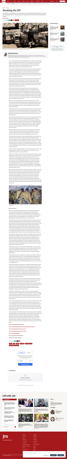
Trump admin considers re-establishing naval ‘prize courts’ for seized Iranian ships (9, 412)
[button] (6, 20)
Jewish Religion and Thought (14, 345)
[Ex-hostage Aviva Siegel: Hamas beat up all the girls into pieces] (62, 28)
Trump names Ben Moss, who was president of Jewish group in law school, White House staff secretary (25, 410)
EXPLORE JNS (9, 395)
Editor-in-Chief (47, 3)
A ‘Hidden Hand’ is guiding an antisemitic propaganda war (56, 403)
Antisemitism (38, 1)
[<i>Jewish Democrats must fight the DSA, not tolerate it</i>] (62, 39)
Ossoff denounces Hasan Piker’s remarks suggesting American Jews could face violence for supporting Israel (9, 403)
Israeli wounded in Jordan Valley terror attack (54, 34)
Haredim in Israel (40, 3)
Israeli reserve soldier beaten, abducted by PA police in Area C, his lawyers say (25, 425)
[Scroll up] (13, 427)
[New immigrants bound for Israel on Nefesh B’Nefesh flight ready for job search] (41, 403)
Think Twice (52, 401)
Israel (8, 1)
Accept (53, 455)
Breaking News (7, 399)
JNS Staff (51, 35)
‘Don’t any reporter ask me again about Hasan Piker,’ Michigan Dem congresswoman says (9, 408)
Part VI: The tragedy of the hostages (16, 335)
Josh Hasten (20, 427)
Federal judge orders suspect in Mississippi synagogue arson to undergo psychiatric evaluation (9, 416)
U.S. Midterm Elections (24, 3)
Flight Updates (30, 3)
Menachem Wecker (36, 428)
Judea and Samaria (34, 3)
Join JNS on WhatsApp (58, 49)
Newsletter (52, 1)
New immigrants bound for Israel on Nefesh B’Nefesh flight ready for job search (41, 410)
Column (7, 7)
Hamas (11, 343)
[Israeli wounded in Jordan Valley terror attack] (62, 34)
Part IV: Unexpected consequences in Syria (17, 331)
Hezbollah (21, 343)
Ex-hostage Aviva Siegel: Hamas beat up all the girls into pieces (54, 28)
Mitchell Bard (5, 18)
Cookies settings (46, 455)
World (15, 1)
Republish (16, 20)
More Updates (5, 426)
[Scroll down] (15, 427)
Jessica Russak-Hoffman (37, 412)
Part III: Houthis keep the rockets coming (17, 328)
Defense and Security (28, 343)
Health (17, 343)
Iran (43, 3)
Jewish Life (32, 1)
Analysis (19, 1)
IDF (14, 343)
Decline (61, 455)
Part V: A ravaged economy (14, 333)
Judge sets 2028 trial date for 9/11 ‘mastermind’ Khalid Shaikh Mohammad (9, 421)
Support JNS (62, 1)
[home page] (4, 1)
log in (23, 379)
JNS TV (27, 1)
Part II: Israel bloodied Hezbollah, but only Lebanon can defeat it (22, 326)
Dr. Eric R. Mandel (58, 420)
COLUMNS (52, 407)
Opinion (23, 1)
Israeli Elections (18, 3)
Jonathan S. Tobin (52, 40)
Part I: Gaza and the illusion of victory (16, 324)
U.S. (11, 1)
